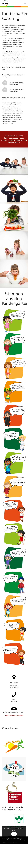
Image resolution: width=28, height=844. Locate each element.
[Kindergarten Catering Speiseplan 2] (4, 89)
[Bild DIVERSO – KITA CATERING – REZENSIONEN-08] (14, 486)
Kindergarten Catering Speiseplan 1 (16, 83)
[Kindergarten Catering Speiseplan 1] (4, 82)
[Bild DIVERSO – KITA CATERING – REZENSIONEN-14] (14, 629)
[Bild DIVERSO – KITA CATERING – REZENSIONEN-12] (14, 582)
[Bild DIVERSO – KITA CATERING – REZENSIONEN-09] (14, 510)
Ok (14, 834)
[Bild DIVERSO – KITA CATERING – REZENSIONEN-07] (14, 463)
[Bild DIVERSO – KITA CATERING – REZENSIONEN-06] (14, 439)
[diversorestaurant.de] (11, 3)
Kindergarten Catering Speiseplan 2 (16, 90)
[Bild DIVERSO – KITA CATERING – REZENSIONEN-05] (14, 415)
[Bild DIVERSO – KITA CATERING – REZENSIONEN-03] (14, 367)
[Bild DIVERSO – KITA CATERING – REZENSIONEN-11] (14, 558)
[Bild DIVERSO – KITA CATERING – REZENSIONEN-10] (14, 534)
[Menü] (25, 3)
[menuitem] (25, 3)
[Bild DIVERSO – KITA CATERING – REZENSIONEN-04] (14, 391)
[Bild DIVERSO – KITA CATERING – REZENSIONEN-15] (14, 653)
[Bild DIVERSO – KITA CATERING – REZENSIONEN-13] (14, 605)
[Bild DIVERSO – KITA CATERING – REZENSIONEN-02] (14, 344)
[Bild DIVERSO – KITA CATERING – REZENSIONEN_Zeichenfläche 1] (14, 320)
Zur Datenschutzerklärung (14, 838)
